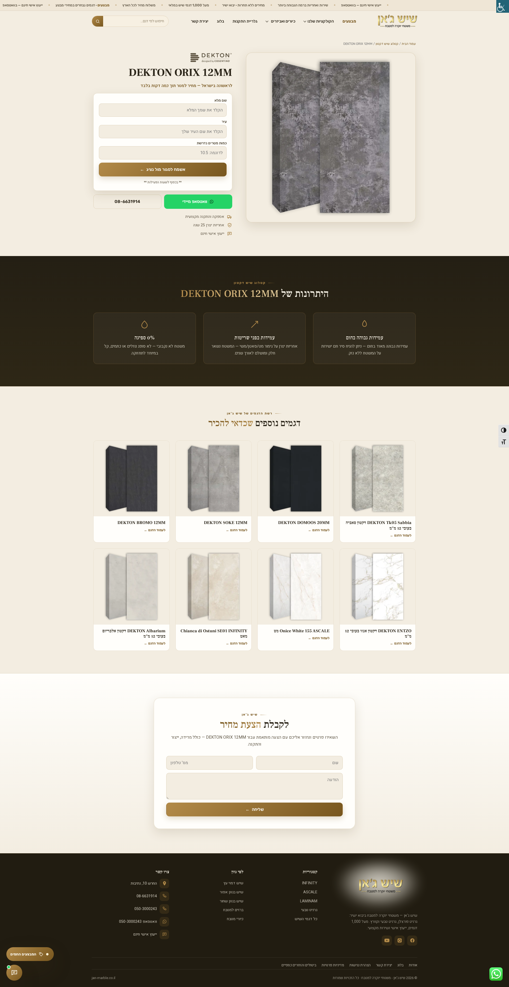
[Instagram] (399, 941)
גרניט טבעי (309, 910)
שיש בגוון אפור (231, 892)
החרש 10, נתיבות (144, 883)
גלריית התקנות (244, 21)
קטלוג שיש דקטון (387, 44)
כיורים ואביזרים (283, 21)
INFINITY (309, 883)
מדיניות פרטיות (333, 965)
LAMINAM (308, 901)
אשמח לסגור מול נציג (162, 169)
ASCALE (310, 892)
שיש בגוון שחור (231, 901)
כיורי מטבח (235, 919)
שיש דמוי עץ (233, 883)
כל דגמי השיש (306, 919)
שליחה (254, 809)
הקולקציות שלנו (321, 21)
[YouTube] (387, 941)
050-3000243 (145, 909)
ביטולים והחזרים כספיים (299, 965)
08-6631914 (127, 201)
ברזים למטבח (233, 910)
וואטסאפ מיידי (194, 201)
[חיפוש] (97, 21)
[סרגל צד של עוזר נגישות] (502, 6)
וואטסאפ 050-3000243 (138, 921)
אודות (413, 965)
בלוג (220, 21)
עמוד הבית (409, 44)
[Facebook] (412, 941)
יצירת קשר (199, 21)
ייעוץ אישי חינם (145, 934)
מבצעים (349, 21)
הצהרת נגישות (360, 965)
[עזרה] (14, 973)
